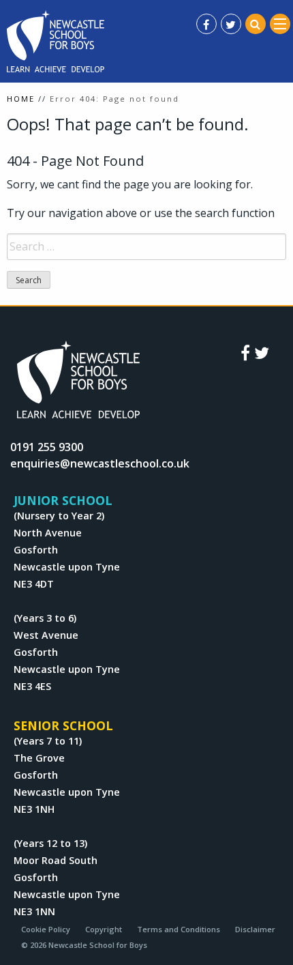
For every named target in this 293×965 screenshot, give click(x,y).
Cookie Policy (45, 929)
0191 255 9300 (46, 447)
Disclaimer (255, 929)
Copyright (103, 929)
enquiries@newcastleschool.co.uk (99, 463)
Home (21, 98)
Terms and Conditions (178, 929)
